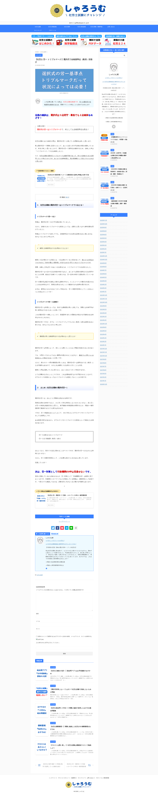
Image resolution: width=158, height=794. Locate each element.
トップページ (52, 778)
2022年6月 (103, 327)
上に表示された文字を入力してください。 (48, 642)
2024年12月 (103, 256)
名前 (37, 613)
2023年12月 (103, 295)
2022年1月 (103, 345)
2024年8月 (103, 266)
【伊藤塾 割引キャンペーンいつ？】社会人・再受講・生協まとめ (119, 139)
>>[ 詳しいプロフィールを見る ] (55, 540)
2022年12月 (103, 323)
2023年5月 (103, 309)
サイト (38, 629)
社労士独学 (67, 26)
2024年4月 (103, 281)
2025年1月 (103, 252)
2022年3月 (103, 338)
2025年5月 (103, 238)
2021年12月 (103, 348)
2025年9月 (103, 227)
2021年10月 (103, 355)
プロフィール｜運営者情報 (102, 778)
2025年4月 (103, 241)
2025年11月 (103, 220)
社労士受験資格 (52, 26)
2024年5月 (103, 277)
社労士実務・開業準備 (96, 26)
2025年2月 (103, 249)
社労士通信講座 (82, 26)
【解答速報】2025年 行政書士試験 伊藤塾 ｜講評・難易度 (119, 203)
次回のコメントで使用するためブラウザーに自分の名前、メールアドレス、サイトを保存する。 (65, 636)
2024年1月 (103, 291)
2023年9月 (103, 306)
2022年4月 (103, 334)
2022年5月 (103, 331)
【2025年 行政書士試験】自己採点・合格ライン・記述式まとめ (119, 187)
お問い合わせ (111, 26)
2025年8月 (103, 231)
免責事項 (73, 778)
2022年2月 (103, 341)
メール (38, 621)
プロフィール (52, 30)
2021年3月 (103, 377)
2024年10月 (103, 259)
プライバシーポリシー (63, 778)
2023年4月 (103, 313)
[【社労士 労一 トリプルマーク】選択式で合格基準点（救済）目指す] (66, 528)
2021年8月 (103, 363)
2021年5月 (103, 373)
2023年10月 (103, 302)
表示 (67, 197)
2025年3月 (103, 245)
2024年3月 (103, 284)
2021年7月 (103, 366)
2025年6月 (103, 234)
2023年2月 (103, 320)
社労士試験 (38, 26)
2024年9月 (103, 263)
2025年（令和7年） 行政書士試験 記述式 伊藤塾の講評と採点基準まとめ (118, 155)
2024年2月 (103, 288)
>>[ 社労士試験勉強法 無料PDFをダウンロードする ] (61, 544)
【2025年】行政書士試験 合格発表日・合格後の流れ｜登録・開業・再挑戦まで (119, 171)
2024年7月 (103, 270)
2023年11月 (103, 298)
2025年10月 (103, 224)
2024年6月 (103, 274)
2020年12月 (103, 384)
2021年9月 (103, 359)
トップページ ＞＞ (64, 521)
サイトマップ (37, 30)
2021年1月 (103, 380)
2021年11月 (103, 352)
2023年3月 (103, 316)
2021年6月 (103, 370)
